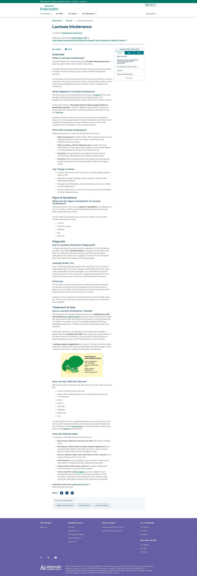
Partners (71, 527)
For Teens (143, 534)
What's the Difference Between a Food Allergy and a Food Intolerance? (128, 61)
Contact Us (72, 542)
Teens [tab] (139, 53)
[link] (89, 14)
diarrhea (59, 112)
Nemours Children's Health (60, 1)
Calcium (120, 70)
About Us (43, 527)
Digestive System (84, 505)
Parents (69, 21)
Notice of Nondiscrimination (112, 531)
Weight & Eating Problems (65, 505)
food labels (80, 472)
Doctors (75, 1)
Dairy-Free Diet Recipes (125, 74)
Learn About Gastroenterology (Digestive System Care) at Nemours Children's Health (89, 40)
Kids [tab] (129, 53)
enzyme (97, 95)
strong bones (77, 426)
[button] (57, 49)
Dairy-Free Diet (122, 56)
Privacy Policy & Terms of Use (112, 527)
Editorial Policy (73, 531)
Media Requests (74, 538)
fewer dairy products (71, 317)
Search (152, 14)
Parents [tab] (119, 53)
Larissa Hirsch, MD (80, 38)
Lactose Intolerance (102, 505)
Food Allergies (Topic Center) (127, 67)
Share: (55, 493)
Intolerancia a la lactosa (72, 33)
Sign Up (152, 5)
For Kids (143, 531)
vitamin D (67, 429)
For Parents (144, 527)
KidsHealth (57, 21)
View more (129, 78)
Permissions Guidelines (76, 534)
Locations (83, 1)
